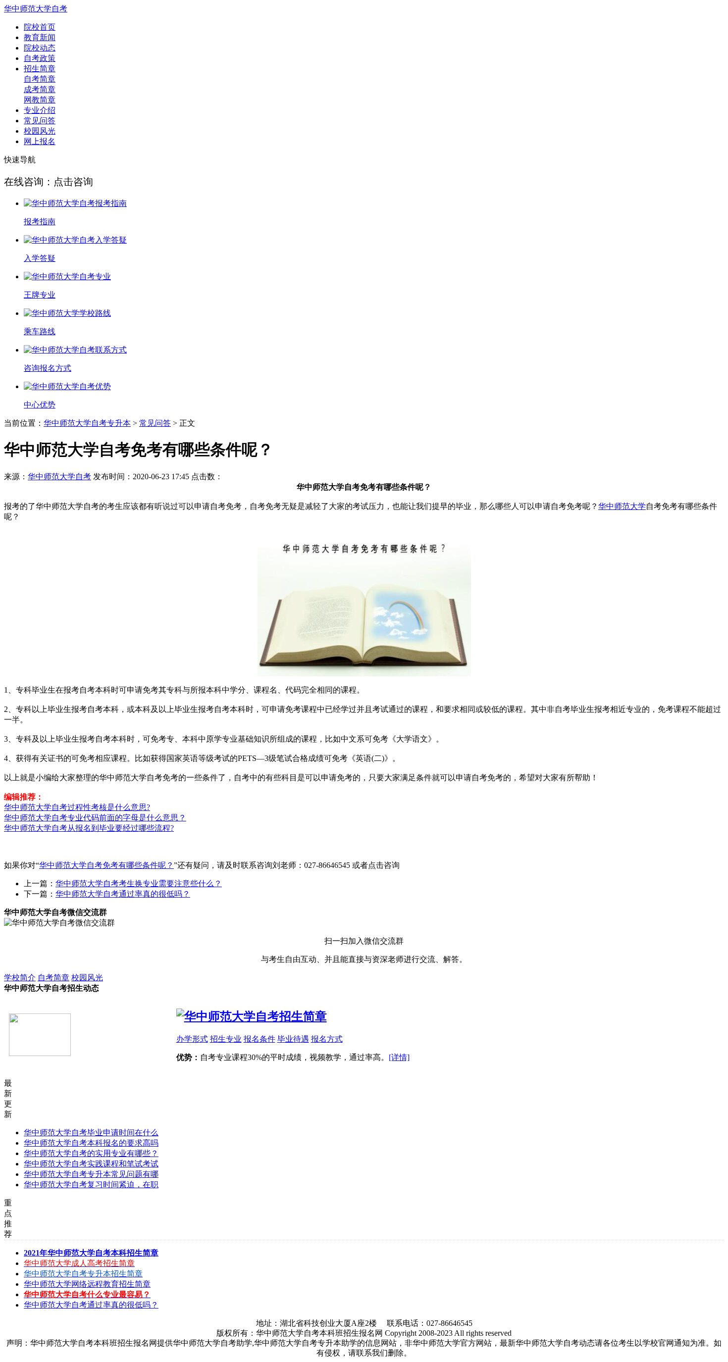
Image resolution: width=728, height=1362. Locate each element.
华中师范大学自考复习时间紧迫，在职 (91, 1184)
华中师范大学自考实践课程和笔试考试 (91, 1164)
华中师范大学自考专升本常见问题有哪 (91, 1174)
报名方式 (327, 1039)
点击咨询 (73, 181)
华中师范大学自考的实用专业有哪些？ (91, 1153)
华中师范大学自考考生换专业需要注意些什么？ (138, 883)
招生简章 (39, 68)
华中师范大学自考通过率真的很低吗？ (122, 894)
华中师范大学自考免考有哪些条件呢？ (106, 865)
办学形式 (192, 1039)
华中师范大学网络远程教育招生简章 (87, 1284)
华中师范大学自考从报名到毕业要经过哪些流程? (89, 828)
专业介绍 (39, 110)
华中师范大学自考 (59, 476)
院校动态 (39, 48)
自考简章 (39, 79)
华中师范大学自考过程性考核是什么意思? (77, 807)
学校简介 (20, 977)
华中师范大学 (622, 506)
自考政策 (39, 58)
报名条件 (259, 1039)
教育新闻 (39, 37)
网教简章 (39, 100)
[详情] (399, 1057)
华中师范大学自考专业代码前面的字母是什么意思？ (95, 817)
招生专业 (226, 1039)
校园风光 (39, 131)
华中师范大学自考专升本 (87, 423)
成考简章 (39, 89)
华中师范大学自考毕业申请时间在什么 (91, 1132)
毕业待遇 (293, 1039)
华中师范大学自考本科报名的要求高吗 (91, 1143)
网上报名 (39, 141)
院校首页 (39, 27)
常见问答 (39, 120)
